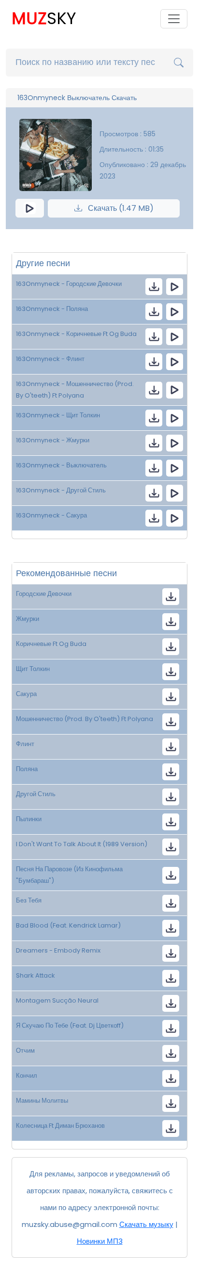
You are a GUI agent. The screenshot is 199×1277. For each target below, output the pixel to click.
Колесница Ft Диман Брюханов (60, 1125)
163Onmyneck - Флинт (50, 358)
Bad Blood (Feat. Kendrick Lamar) (68, 925)
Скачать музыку (146, 1224)
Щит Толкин (33, 668)
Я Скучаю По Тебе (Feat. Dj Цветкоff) (70, 1025)
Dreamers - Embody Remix (58, 950)
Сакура (26, 693)
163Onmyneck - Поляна (52, 308)
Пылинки (29, 819)
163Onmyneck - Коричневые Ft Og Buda (76, 333)
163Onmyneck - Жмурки (52, 440)
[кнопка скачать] (153, 286)
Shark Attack (35, 975)
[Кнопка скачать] (170, 821)
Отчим (25, 1050)
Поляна (27, 769)
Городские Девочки (43, 593)
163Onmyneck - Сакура (51, 515)
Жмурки (27, 618)
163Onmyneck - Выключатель (61, 465)
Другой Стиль (36, 794)
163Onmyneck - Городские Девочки (69, 283)
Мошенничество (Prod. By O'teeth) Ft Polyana (84, 718)
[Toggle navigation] (173, 18)
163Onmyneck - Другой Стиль (61, 490)
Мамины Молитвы (42, 1100)
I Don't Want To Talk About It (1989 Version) (81, 844)
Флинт (25, 743)
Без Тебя (29, 900)
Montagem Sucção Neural (57, 1000)
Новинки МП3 (100, 1241)
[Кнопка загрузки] (170, 596)
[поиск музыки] (178, 62)
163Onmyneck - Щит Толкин (58, 415)
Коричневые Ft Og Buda (51, 643)
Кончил (26, 1075)
